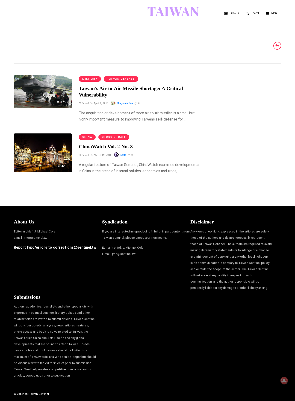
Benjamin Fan (125, 103)
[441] (43, 171)
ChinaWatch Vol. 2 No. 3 (106, 146)
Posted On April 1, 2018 (94, 103)
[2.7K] (43, 107)
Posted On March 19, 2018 (96, 155)
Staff (123, 155)
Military (89, 78)
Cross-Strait (114, 137)
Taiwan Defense (121, 78)
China (87, 137)
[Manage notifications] (284, 380)
